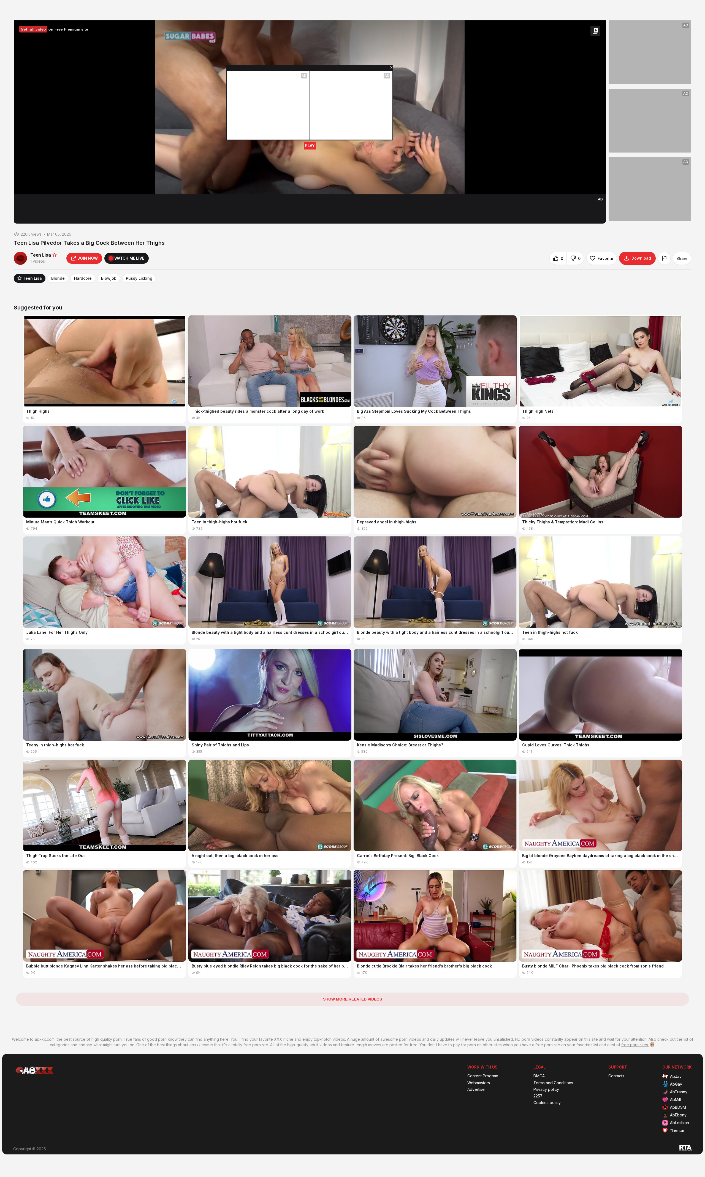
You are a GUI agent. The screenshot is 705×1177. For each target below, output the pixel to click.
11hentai (677, 1130)
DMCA (539, 1076)
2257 (538, 1096)
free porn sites (635, 1044)
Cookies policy (547, 1102)
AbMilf (675, 1099)
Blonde (58, 278)
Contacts (616, 1076)
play (310, 145)
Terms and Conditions (553, 1083)
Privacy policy (546, 1089)
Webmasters (478, 1083)
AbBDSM (678, 1107)
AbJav (676, 1076)
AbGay (676, 1084)
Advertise (476, 1089)
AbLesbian (679, 1122)
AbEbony (678, 1115)
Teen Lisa (32, 278)
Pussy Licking (139, 278)
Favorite (605, 258)
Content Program (482, 1076)
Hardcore (83, 278)
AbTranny (678, 1091)
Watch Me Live (129, 258)
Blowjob (108, 278)
